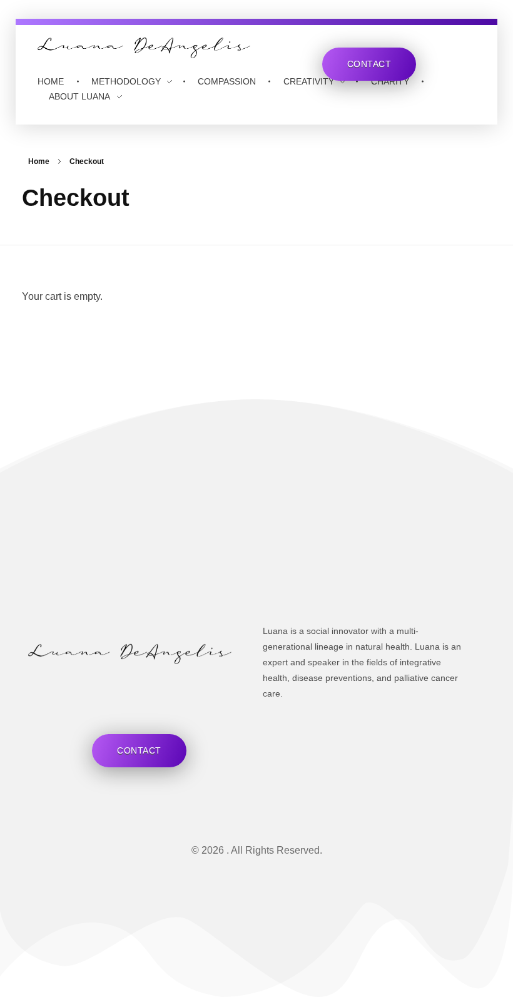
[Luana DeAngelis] (144, 48)
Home (38, 161)
